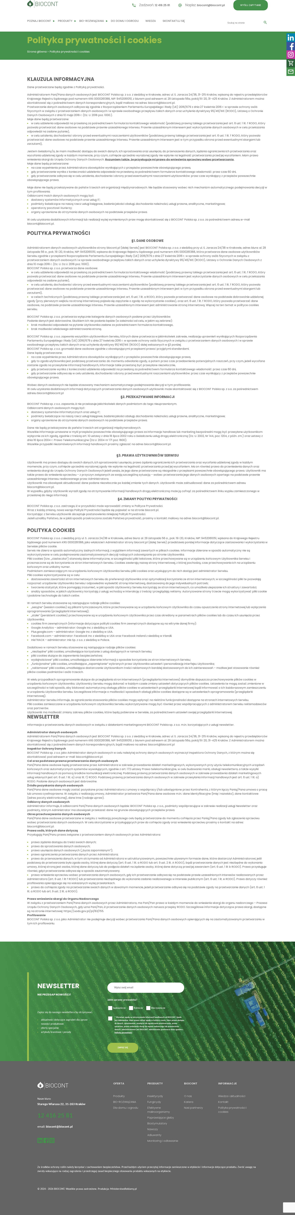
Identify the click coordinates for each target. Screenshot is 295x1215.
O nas (188, 1096)
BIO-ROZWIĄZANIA (91, 21)
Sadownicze (119, 1008)
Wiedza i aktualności (231, 1096)
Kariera (188, 1102)
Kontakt (223, 1102)
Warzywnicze (158, 1008)
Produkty (65, 21)
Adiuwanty (154, 1135)
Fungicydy (154, 1102)
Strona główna (37, 52)
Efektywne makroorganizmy (158, 1110)
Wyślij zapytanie (250, 5)
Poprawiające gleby (160, 1118)
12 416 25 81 (162, 5)
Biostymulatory (157, 1123)
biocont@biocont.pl (211, 5)
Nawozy (152, 1129)
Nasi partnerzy (193, 1108)
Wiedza (150, 21)
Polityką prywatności (123, 1033)
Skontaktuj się (174, 21)
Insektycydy (155, 1096)
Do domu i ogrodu (125, 21)
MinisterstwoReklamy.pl (123, 1189)
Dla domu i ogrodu (125, 1108)
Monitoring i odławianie (162, 1141)
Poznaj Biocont (39, 21)
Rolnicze (138, 1008)
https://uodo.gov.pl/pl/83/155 (83, 911)
